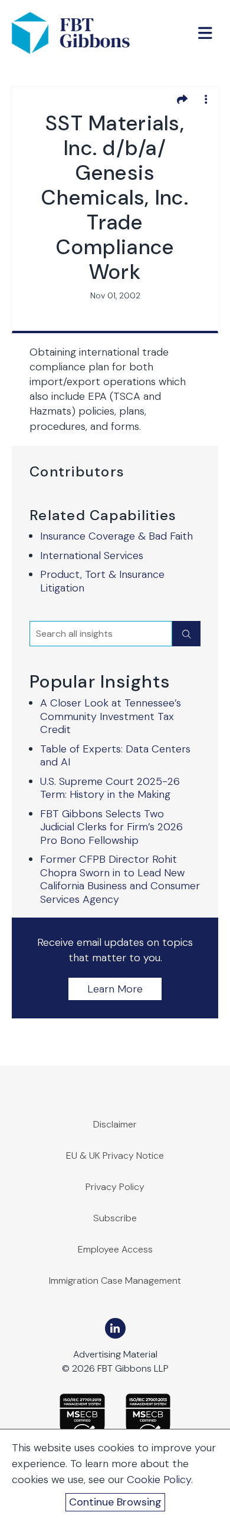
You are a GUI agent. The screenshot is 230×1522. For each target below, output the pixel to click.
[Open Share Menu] (182, 99)
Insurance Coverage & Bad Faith (116, 536)
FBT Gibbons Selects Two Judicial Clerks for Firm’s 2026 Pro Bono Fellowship (111, 827)
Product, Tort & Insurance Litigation (102, 581)
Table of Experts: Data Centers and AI (115, 756)
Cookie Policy (159, 1479)
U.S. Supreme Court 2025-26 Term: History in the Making (110, 788)
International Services (91, 555)
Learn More (115, 989)
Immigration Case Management (115, 1280)
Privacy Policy (115, 1187)
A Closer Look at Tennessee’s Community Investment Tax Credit (110, 716)
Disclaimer (115, 1124)
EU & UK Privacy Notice (115, 1155)
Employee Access (115, 1249)
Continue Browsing (115, 1502)
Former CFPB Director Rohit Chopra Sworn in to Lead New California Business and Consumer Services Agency (120, 879)
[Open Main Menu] (205, 33)
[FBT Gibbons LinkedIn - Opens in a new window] (115, 1328)
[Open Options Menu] (206, 99)
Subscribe (115, 1218)
